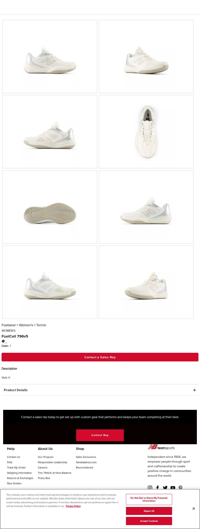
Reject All (149, 510)
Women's (26, 325)
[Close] (193, 508)
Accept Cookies (149, 520)
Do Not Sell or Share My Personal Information (148, 499)
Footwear (9, 325)
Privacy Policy (73, 506)
